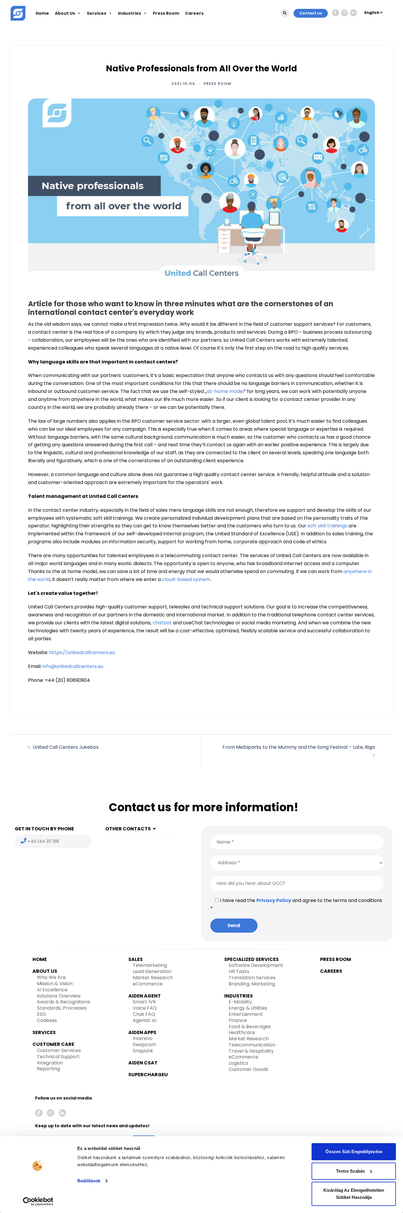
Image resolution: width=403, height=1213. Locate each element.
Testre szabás (350, 1171)
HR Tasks (239, 971)
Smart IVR (144, 1001)
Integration (50, 1062)
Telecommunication (252, 1044)
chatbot (162, 622)
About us (44, 971)
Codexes (47, 1020)
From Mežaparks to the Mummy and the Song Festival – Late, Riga (298, 747)
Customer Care (53, 1044)
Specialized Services (251, 959)
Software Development (256, 965)
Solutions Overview (59, 996)
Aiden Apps (142, 1032)
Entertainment (246, 1014)
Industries (129, 13)
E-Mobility (240, 1001)
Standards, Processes (62, 1008)
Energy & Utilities (248, 1008)
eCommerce (148, 983)
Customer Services (59, 1050)
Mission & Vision (55, 983)
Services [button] (96, 13)
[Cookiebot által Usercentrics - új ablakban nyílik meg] (38, 1201)
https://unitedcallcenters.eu (82, 652)
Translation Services (252, 977)
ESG (41, 1014)
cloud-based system (186, 579)
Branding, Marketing (252, 983)
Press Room (166, 13)
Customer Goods (248, 1069)
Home (42, 13)
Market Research (153, 977)
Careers (194, 13)
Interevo (143, 1038)
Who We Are (51, 977)
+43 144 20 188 (43, 841)
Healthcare (242, 1032)
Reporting (48, 1068)
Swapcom (144, 1044)
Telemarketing (150, 965)
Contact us (310, 13)
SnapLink (143, 1050)
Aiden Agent (144, 996)
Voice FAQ (145, 1008)
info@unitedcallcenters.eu (72, 666)
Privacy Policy (273, 900)
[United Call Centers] (18, 12)
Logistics (238, 1063)
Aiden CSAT (143, 1062)
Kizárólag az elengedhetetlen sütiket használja (353, 1194)
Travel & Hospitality (251, 1051)
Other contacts (128, 829)
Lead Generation (152, 971)
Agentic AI (144, 1020)
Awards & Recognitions (63, 1001)
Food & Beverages (250, 1026)
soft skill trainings (327, 525)
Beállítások (88, 1180)
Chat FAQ (144, 1014)
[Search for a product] (285, 13)
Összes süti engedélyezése (353, 1151)
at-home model (225, 391)
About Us (65, 13)
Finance (238, 1020)
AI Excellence (52, 989)
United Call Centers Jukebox (66, 747)
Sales (135, 959)
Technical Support (58, 1056)
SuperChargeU (148, 1074)
